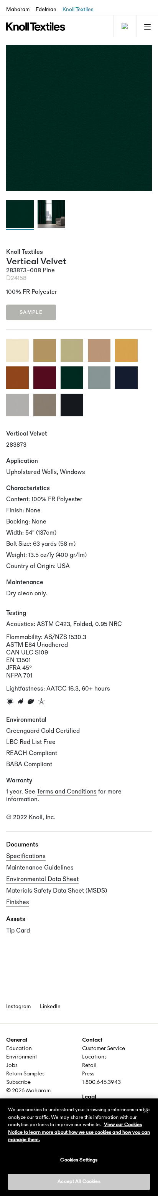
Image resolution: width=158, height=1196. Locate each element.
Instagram (18, 1006)
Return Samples (25, 1074)
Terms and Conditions (67, 791)
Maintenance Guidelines (40, 867)
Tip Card (18, 930)
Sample (31, 312)
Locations (94, 1057)
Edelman (46, 9)
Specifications (26, 856)
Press (88, 1074)
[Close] (145, 1110)
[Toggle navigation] (124, 26)
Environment (21, 1057)
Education (19, 1049)
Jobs (12, 1065)
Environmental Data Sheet (42, 879)
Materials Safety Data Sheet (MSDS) (56, 891)
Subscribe (18, 1082)
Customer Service (103, 1049)
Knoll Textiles (78, 9)
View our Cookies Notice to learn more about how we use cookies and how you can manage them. (79, 1132)
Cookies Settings (78, 1160)
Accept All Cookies (79, 1181)
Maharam (18, 9)
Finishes (17, 902)
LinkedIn (50, 1006)
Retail (89, 1065)
